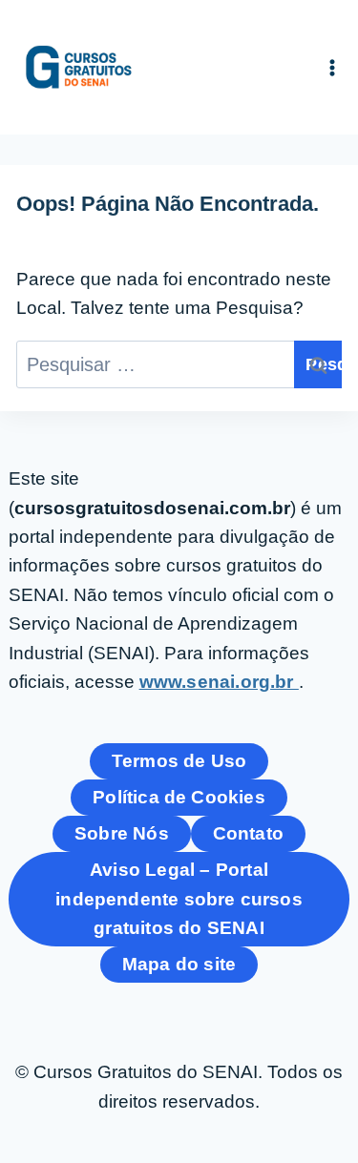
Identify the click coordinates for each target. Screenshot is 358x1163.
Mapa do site (179, 964)
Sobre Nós (121, 833)
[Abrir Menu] (332, 67)
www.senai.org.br (219, 682)
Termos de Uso (179, 761)
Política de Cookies (179, 797)
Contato (248, 833)
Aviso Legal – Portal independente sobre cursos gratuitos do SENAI (179, 899)
